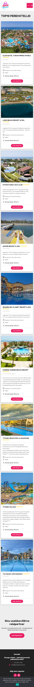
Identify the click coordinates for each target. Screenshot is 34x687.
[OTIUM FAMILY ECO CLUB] (17, 166)
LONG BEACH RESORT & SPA (13, 121)
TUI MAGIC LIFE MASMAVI (16, 574)
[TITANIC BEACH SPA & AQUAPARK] (17, 420)
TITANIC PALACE (13, 507)
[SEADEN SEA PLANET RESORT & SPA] (17, 289)
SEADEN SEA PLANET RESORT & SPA (17, 307)
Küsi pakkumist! (17, 635)
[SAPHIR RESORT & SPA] (17, 228)
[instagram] (18, 675)
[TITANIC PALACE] (17, 488)
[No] (32, 682)
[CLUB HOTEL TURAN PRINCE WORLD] (17, 37)
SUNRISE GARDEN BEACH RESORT (15, 370)
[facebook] (15, 675)
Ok (17, 684)
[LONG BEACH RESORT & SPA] (17, 102)
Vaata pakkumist (17, 81)
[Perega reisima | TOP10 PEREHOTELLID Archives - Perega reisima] (5, 5)
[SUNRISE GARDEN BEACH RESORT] (17, 351)
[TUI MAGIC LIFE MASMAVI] (17, 555)
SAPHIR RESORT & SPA (15, 246)
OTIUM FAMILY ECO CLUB (16, 185)
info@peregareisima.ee (18, 665)
